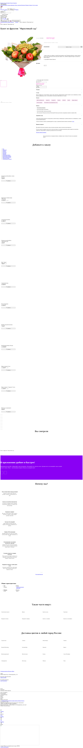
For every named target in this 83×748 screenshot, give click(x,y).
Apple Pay (47, 100)
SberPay (59, 100)
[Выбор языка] (1, 6)
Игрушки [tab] (4, 152)
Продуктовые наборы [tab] (7, 157)
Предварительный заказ (45, 46)
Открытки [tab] (5, 149)
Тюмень (65, 640)
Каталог (2, 11)
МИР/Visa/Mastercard (40, 100)
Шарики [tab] (4, 150)
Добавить (9, 180)
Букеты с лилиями (46, 618)
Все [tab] (3, 148)
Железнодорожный (5, 654)
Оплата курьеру (39, 102)
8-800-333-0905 (3, 677)
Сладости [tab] (4, 151)
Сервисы (30, 5)
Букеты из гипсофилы (67, 618)
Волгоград (24, 660)
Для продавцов (3, 4)
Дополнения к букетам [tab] (7, 159)
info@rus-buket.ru (3, 680)
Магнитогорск (25, 654)
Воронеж (44, 647)
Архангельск (3, 640)
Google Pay (53, 100)
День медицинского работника (20, 588)
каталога (53, 38)
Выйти (17, 9)
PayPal (69, 100)
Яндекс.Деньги (74, 100)
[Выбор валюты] (1, 7)
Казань (44, 654)
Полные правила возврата (41, 132)
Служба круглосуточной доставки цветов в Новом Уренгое (12, 700)
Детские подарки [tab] (6, 158)
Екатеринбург (24, 647)
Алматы (23, 640)
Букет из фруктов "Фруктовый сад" (7, 450)
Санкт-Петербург (66, 654)
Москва (44, 660)
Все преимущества (39, 574)
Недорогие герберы (26, 618)
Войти (13, 9)
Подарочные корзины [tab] (7, 156)
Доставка (39, 38)
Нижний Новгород (5, 647)
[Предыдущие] (0, 80)
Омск (64, 660)
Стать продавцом (3, 5)
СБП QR (64, 100)
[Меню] (8, 19)
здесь (73, 121)
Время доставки (39, 85)
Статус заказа (35, 5)
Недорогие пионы (4, 618)
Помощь (27, 5)
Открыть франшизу (11, 5)
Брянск (64, 647)
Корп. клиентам (18, 5)
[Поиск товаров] (1, 19)
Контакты (23, 5)
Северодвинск (4, 660)
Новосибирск (45, 640)
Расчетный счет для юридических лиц (50, 102)
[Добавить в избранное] (81, 47)
